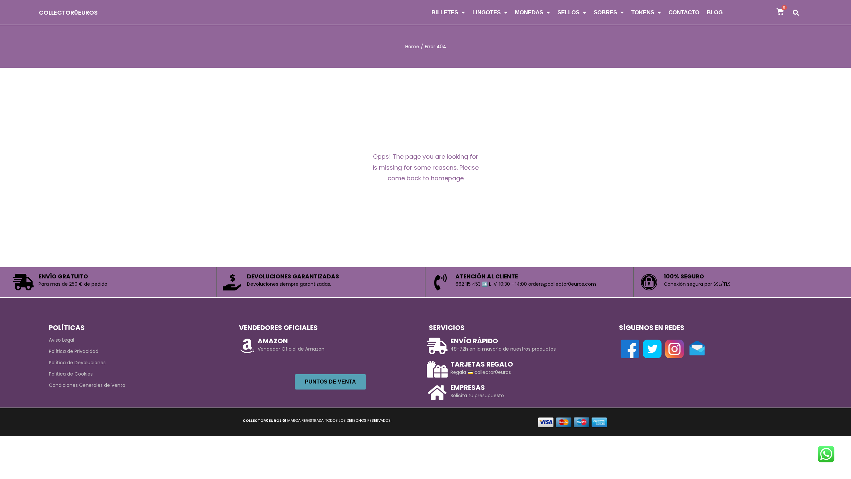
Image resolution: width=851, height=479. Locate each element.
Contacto (684, 12)
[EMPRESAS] (437, 392)
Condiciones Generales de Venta (87, 385)
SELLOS (568, 12)
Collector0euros (68, 12)
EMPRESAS (467, 387)
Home (412, 46)
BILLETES (444, 12)
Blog (715, 12)
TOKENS (642, 12)
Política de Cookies (71, 374)
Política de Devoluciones (77, 362)
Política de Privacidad (73, 351)
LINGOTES (486, 12)
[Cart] (780, 11)
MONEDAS (529, 12)
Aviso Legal (61, 340)
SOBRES (605, 12)
